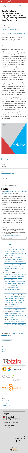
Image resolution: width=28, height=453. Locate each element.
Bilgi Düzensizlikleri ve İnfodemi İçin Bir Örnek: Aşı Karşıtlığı (15, 274)
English (4, 349)
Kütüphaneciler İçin (6, 405)
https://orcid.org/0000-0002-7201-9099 (10, 29)
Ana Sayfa (3, 5)
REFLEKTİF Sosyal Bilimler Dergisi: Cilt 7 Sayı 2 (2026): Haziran (15, 324)
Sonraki (23, 330)
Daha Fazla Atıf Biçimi (7, 238)
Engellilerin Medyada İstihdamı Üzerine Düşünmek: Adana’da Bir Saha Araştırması (14, 298)
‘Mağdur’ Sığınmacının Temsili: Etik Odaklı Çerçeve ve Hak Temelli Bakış (15, 281)
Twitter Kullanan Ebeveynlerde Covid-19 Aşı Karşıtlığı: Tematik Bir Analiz (13, 289)
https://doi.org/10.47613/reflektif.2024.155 (15, 33)
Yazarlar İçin (5, 403)
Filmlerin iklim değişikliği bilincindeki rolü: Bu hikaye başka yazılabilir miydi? (14, 259)
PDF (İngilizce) (7, 159)
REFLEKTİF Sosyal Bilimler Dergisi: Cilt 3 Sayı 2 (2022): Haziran (15, 268)
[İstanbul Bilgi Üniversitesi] (12, 419)
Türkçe (4, 351)
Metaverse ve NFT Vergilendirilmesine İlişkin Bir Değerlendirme (12, 306)
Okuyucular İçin (5, 400)
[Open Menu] (1, 1)
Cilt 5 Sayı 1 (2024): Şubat (17, 5)
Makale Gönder (7, 340)
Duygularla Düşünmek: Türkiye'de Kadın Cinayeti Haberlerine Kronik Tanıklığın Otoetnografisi (14, 321)
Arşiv (9, 5)
